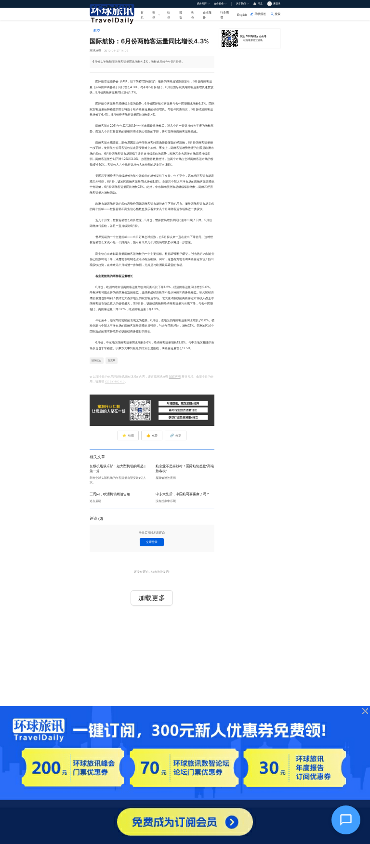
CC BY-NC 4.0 (115, 381)
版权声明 (175, 376)
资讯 (153, 14)
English (242, 14)
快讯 (168, 14)
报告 (180, 14)
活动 (192, 14)
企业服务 (207, 14)
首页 (142, 14)
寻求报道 (260, 13)
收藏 (127, 435)
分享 (175, 435)
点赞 (152, 435)
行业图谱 (224, 14)
